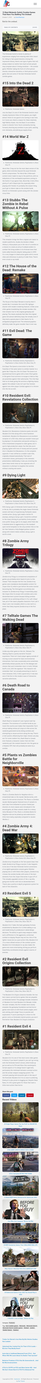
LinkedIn (21, 1095)
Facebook (6, 1095)
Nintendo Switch (32, 1326)
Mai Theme (21, 1381)
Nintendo (22, 1326)
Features (12, 1323)
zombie (32, 1328)
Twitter (14, 1095)
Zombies (15, 1330)
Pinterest (30, 1095)
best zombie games (12, 1326)
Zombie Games (7, 1330)
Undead (26, 1328)
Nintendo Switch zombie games (13, 1328)
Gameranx (17, 1379)
